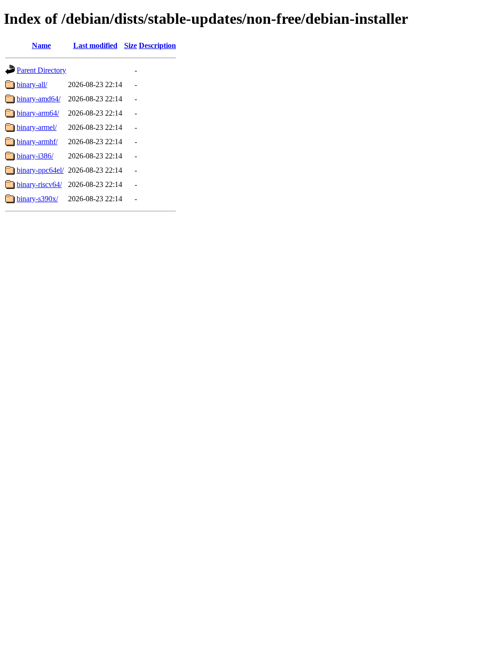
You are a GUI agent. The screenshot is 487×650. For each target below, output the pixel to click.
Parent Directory (41, 70)
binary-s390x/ (37, 199)
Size (130, 45)
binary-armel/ (37, 127)
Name (41, 45)
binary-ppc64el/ (40, 170)
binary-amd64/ (38, 99)
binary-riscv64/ (39, 184)
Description (157, 45)
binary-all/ (32, 84)
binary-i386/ (35, 156)
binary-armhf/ (37, 142)
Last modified (95, 45)
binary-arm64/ (38, 113)
